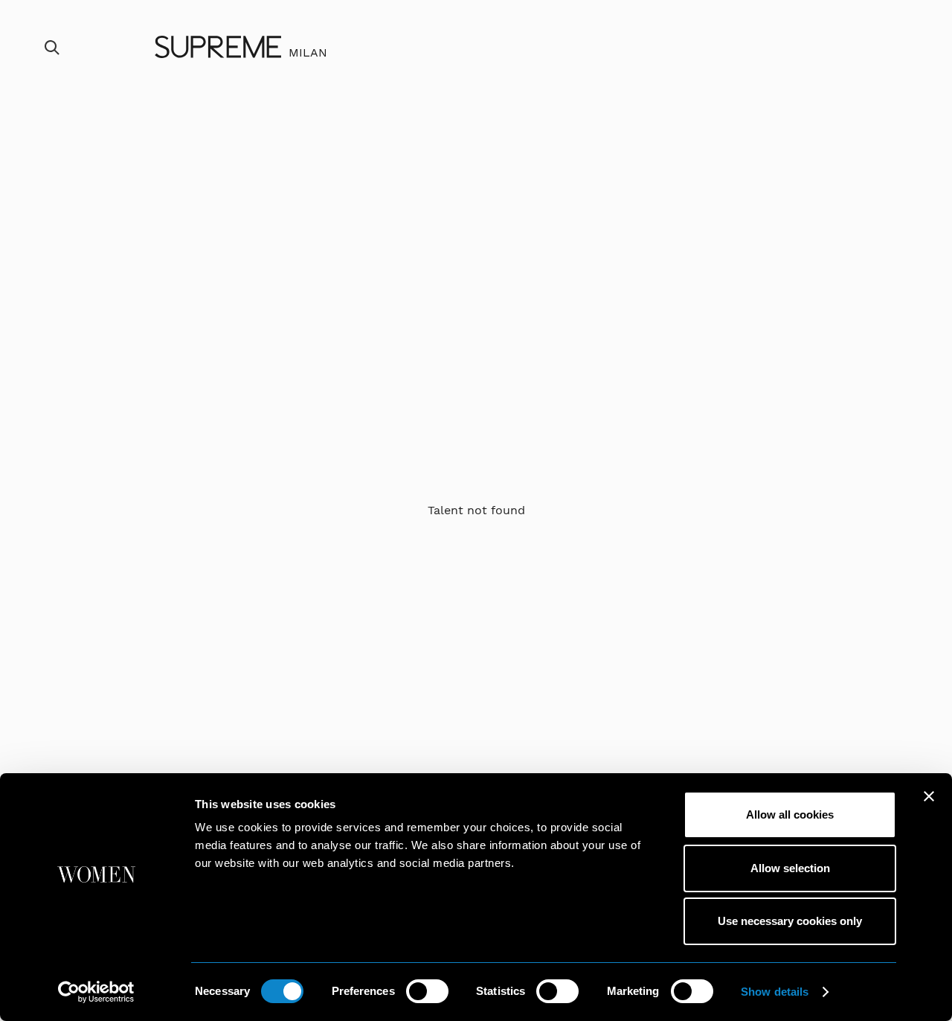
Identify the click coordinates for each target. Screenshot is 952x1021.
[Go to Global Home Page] (218, 47)
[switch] (427, 991)
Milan (308, 52)
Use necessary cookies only (790, 921)
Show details (774, 991)
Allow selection (790, 868)
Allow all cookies (790, 814)
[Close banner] (929, 796)
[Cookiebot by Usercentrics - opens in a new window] (96, 992)
